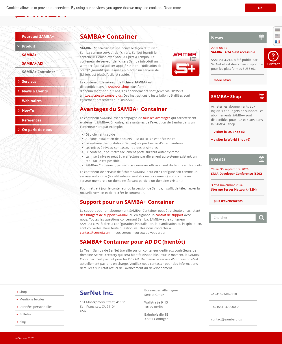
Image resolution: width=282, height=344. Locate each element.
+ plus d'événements (227, 201)
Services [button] (29, 81)
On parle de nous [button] (37, 129)
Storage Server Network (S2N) (234, 189)
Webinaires (32, 100)
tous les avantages (156, 118)
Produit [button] (28, 46)
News (217, 38)
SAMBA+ (29, 54)
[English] (277, 36)
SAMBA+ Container (38, 71)
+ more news (221, 80)
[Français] (277, 41)
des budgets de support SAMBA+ (104, 215)
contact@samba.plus (226, 319)
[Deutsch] (277, 30)
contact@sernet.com (95, 232)
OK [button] (260, 8)
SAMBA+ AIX (32, 63)
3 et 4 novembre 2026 (227, 185)
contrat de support (169, 215)
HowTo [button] (28, 110)
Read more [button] (172, 8)
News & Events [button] (35, 91)
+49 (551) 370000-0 (225, 307)
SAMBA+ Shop (118, 87)
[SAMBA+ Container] (185, 62)
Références (31, 120)
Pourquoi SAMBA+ (38, 36)
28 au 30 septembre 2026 (230, 169)
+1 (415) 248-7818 (224, 294)
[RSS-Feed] (266, 337)
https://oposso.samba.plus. (103, 95)
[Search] (261, 218)
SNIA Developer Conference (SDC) (236, 173)
